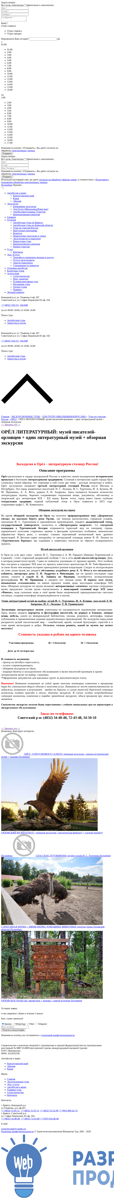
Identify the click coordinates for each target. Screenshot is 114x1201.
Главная (5, 416)
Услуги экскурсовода (23, 260)
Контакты (18, 252)
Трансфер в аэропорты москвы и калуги (33, 257)
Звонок (8, 1024)
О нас (10, 249)
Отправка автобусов (17, 268)
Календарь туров (15, 271)
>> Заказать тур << (10, 424)
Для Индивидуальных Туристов (29, 212)
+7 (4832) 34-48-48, (10, 1118)
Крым (16, 198)
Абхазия (17, 201)
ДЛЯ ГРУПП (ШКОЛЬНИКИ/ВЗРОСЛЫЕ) (64, 416)
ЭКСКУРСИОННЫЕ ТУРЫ (25, 416)
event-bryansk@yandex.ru (13, 1129)
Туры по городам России (25, 228)
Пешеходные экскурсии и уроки (29, 236)
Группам (11, 220)
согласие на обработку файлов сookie (58, 179)
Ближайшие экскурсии (24, 206)
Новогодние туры (22, 241)
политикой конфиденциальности (58, 1035)
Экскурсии (12, 204)
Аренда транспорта (23, 263)
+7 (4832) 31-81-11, (10, 1110)
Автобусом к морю (16, 193)
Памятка (17, 289)
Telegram (42, 1024)
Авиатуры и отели (16, 323)
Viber (31, 1024)
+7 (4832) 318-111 (10, 305)
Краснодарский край (23, 195)
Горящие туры (14, 1089)
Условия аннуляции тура (25, 281)
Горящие (11, 217)
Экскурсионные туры (18, 1081)
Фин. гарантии (20, 279)
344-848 (24, 305)
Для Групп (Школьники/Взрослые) (30, 209)
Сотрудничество (21, 276)
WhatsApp (20, 1024)
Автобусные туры (16, 320)
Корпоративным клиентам (26, 214)
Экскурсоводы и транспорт (27, 238)
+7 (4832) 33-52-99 (49, 1110)
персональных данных (23, 150)
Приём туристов (21, 246)
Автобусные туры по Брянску (28, 222)
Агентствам (13, 273)
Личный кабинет (15, 292)
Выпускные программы (25, 230)
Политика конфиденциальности (17, 1131)
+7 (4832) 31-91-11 (30, 1110)
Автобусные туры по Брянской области (33, 225)
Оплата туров (20, 287)
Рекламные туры (21, 284)
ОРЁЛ (13, 419)
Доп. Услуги (13, 254)
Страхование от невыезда (26, 265)
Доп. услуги (13, 1084)
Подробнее (6, 185)
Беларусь (17, 233)
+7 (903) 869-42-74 (68, 1110)
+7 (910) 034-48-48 (49, 1118)
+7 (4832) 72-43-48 (30, 1118)
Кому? (4, 23)
